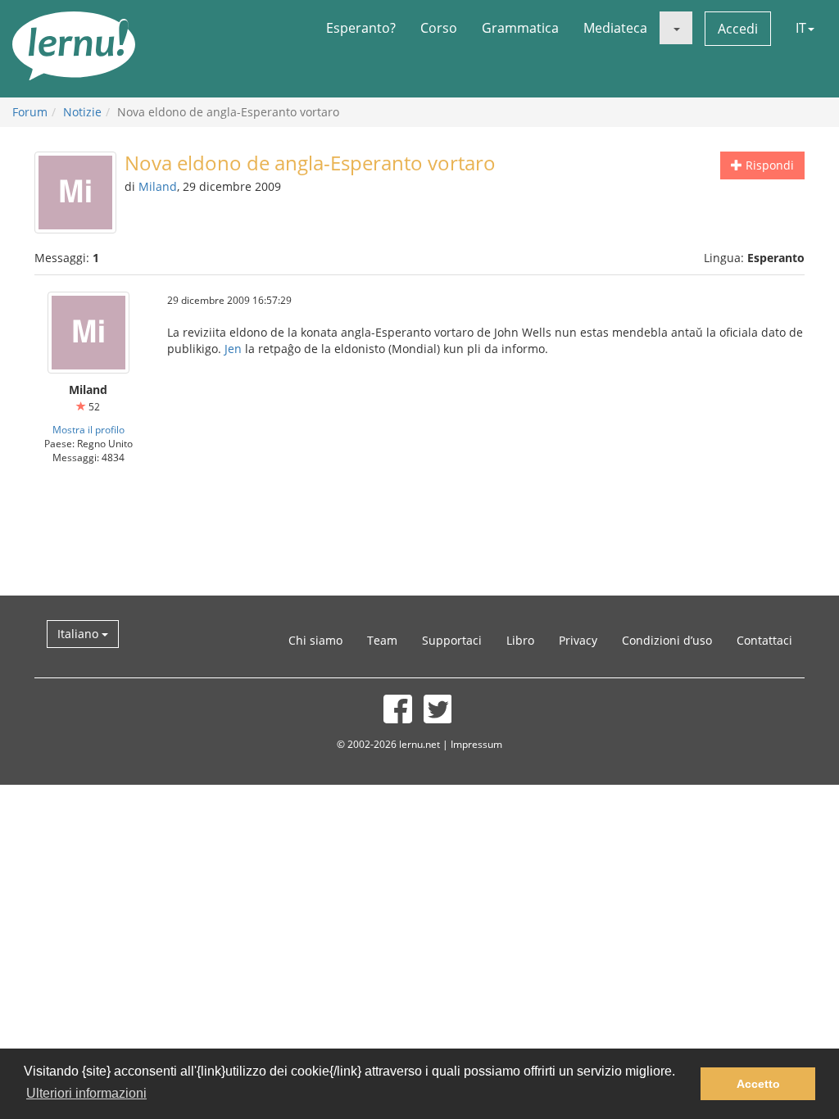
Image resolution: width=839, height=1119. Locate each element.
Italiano (79, 633)
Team (382, 640)
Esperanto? (361, 28)
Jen (233, 348)
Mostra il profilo (88, 429)
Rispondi (768, 165)
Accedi (738, 29)
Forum (30, 112)
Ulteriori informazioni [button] (86, 1093)
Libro (520, 640)
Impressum (476, 743)
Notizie (82, 112)
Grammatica (520, 28)
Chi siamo (315, 640)
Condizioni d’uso (667, 640)
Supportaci (452, 640)
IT (801, 28)
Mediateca (615, 28)
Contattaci (764, 640)
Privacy (578, 640)
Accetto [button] (758, 1083)
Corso (438, 28)
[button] (676, 27)
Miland (157, 186)
